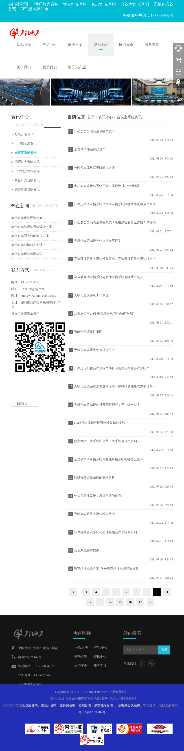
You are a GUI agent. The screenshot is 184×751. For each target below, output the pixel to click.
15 (120, 602)
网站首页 (24, 45)
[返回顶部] (178, 84)
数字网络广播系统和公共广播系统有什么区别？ (107, 441)
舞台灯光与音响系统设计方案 (31, 227)
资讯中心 (101, 45)
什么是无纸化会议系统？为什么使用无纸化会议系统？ (111, 368)
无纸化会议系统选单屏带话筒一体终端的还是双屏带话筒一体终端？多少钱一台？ (114, 388)
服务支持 (152, 45)
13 (99, 602)
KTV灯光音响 (104, 4)
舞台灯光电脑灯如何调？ (28, 245)
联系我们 (49, 67)
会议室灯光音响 (135, 4)
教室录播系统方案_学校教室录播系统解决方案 (106, 568)
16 (130, 602)
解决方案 (75, 45)
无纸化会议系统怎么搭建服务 (94, 350)
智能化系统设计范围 (88, 331)
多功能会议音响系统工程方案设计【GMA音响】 (107, 186)
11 (166, 592)
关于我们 (24, 67)
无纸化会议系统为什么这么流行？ (97, 240)
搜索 (164, 650)
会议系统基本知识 (86, 550)
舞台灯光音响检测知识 (27, 254)
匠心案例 (126, 45)
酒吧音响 (85, 705)
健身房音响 (67, 705)
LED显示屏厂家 (34, 9)
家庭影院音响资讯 (27, 189)
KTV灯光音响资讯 (27, 171)
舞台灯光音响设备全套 (27, 218)
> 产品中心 (99, 647)
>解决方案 (80, 656)
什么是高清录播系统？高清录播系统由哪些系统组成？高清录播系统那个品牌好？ (114, 205)
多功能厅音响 (103, 705)
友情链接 (22, 403)
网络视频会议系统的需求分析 (94, 477)
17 (140, 602)
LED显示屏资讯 (26, 143)
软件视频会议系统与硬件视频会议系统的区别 (105, 532)
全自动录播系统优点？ (89, 149)
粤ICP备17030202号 (92, 712)
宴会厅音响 (49, 705)
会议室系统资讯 (129, 117)
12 (89, 602)
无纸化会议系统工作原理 (91, 295)
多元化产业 (77, 67)
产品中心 (49, 45)
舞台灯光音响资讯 (27, 180)
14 (110, 602)
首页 (91, 117)
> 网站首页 (80, 647)
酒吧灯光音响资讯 (27, 162)
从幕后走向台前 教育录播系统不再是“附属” (104, 313)
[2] (92, 92)
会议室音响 (30, 705)
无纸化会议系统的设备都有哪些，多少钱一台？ (107, 404)
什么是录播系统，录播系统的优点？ (99, 495)
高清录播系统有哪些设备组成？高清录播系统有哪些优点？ (115, 259)
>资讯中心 (99, 656)
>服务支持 (99, 665)
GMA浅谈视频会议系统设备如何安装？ (101, 423)
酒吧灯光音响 (46, 4)
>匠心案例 (80, 665)
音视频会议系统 (129, 705)
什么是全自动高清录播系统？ (94, 131)
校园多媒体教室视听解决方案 (94, 167)
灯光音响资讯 (24, 134)
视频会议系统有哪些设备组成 (94, 514)
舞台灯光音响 (75, 4)
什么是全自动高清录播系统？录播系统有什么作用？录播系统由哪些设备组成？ (114, 224)
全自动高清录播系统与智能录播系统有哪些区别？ (108, 277)
